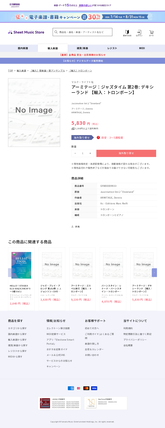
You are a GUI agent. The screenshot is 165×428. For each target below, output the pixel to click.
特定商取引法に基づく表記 (137, 334)
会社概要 (128, 345)
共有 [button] (77, 226)
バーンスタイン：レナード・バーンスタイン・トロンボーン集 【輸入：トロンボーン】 (112, 288)
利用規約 (128, 328)
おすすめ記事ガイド (57, 349)
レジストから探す (17, 350)
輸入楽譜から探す (17, 339)
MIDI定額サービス (56, 334)
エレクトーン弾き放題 (58, 328)
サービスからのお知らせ (60, 360)
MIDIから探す (15, 356)
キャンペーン (54, 366)
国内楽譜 (23, 48)
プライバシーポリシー (135, 339)
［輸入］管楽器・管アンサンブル (47, 70)
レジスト (112, 48)
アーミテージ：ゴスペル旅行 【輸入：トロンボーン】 (81, 288)
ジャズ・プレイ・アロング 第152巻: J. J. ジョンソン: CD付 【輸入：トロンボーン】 (50, 288)
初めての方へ (92, 328)
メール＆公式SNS (56, 355)
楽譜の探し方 (92, 343)
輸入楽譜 (53, 48)
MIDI (142, 48)
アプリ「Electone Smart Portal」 (60, 341)
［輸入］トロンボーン (80, 70)
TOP (10, 70)
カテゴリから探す (17, 328)
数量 (74, 146)
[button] (82, 32)
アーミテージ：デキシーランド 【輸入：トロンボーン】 (142, 288)
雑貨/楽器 (82, 48)
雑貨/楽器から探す (18, 345)
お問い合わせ (92, 355)
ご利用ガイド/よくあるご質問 (99, 336)
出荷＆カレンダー (94, 349)
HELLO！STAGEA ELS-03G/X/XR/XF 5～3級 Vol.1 (20, 288)
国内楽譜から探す (17, 334)
